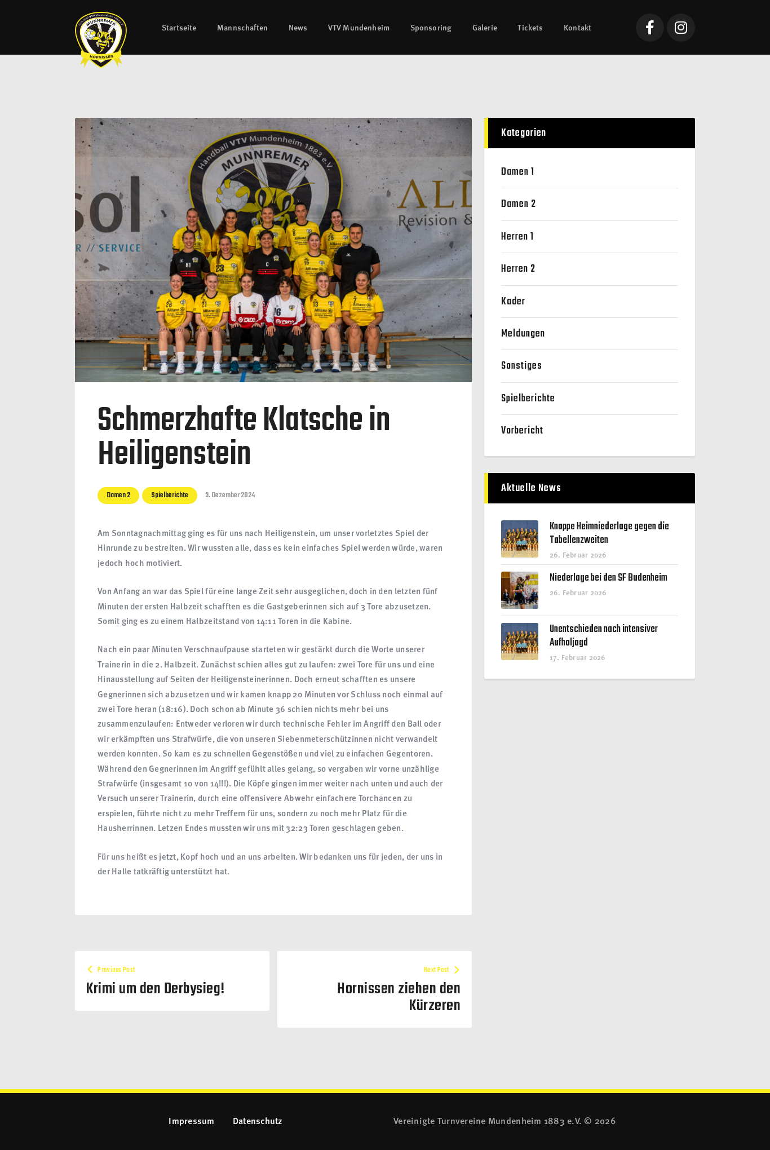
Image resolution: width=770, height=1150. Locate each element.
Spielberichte (169, 495)
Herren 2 (518, 269)
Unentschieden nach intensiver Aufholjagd (604, 636)
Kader (513, 302)
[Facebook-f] (650, 28)
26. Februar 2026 (578, 554)
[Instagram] (681, 28)
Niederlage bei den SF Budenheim (608, 578)
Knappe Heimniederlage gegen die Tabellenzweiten (609, 533)
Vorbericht (522, 431)
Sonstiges (521, 366)
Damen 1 (517, 172)
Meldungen (523, 334)
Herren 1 (517, 237)
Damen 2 (118, 495)
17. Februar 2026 (578, 657)
